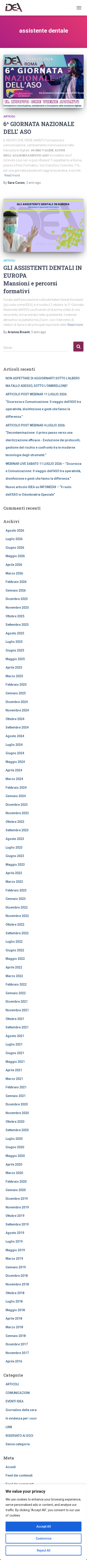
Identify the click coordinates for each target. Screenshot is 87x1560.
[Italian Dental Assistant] (15, 7)
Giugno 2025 (15, 650)
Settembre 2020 (17, 1130)
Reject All (43, 1550)
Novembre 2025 (17, 607)
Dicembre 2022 (17, 907)
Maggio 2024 (15, 762)
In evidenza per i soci (21, 1418)
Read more (12, 175)
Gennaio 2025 (16, 693)
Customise (44, 1538)
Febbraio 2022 (16, 984)
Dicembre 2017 (17, 1344)
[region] (43, 1522)
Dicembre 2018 (17, 1275)
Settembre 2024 (17, 727)
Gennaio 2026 (16, 590)
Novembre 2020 (17, 1113)
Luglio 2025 (14, 641)
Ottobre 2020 (15, 1121)
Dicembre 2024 (17, 702)
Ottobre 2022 (15, 924)
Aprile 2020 (14, 1164)
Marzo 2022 (14, 976)
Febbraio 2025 (16, 684)
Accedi (11, 1467)
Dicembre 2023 (17, 804)
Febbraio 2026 (16, 582)
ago (33, 182)
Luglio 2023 (14, 847)
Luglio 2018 (14, 1301)
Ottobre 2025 (15, 616)
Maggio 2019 (15, 1250)
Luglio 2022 (14, 941)
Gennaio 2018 (16, 1336)
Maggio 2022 (15, 958)
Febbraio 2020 (16, 1181)
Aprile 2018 (14, 1318)
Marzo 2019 (14, 1258)
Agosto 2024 (15, 736)
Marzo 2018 (14, 1327)
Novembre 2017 (17, 1353)
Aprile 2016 (14, 1361)
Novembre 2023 (17, 813)
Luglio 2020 (14, 1138)
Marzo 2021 (14, 1079)
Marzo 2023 (14, 881)
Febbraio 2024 (16, 787)
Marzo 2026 (14, 573)
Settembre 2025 (17, 624)
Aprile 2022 (14, 967)
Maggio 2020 (15, 1156)
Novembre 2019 (17, 1207)
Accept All (43, 1526)
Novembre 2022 (17, 916)
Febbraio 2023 (16, 890)
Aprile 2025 (14, 667)
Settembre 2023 (17, 830)
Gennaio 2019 (16, 1267)
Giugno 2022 (15, 950)
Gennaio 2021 (16, 1096)
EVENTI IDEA (14, 1401)
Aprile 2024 (14, 770)
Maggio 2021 (15, 1061)
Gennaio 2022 (16, 993)
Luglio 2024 (14, 744)
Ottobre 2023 (15, 822)
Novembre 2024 (17, 710)
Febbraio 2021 (16, 1087)
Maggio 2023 (15, 864)
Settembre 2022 (17, 933)
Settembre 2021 (17, 1027)
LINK (9, 1427)
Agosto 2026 (15, 530)
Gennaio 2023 (16, 899)
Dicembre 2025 (17, 599)
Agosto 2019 (15, 1233)
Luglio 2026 (14, 539)
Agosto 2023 (15, 839)
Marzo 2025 (14, 676)
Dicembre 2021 (17, 1001)
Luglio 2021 (14, 1044)
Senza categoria (18, 1444)
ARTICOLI (9, 116)
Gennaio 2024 (16, 796)
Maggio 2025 (15, 659)
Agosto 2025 (15, 633)
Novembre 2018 (17, 1284)
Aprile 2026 (14, 564)
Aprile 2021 (14, 1070)
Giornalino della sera (21, 1410)
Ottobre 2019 (15, 1216)
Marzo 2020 (14, 1173)
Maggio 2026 (15, 556)
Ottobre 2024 (15, 719)
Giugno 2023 (15, 856)
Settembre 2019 (17, 1224)
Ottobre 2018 (15, 1293)
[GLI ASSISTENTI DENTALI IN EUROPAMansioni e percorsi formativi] (43, 225)
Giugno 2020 (15, 1147)
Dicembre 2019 (17, 1198)
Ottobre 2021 (15, 1019)
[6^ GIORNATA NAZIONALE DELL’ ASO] (43, 81)
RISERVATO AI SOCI (19, 1435)
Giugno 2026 (15, 547)
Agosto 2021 (15, 1036)
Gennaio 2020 (16, 1190)
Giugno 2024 (15, 753)
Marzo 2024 (14, 779)
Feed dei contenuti (19, 1475)
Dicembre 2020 (17, 1104)
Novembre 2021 (17, 1010)
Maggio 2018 (15, 1310)
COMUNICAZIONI (18, 1393)
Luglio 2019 (14, 1241)
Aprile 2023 (14, 873)
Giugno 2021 (15, 1053)
